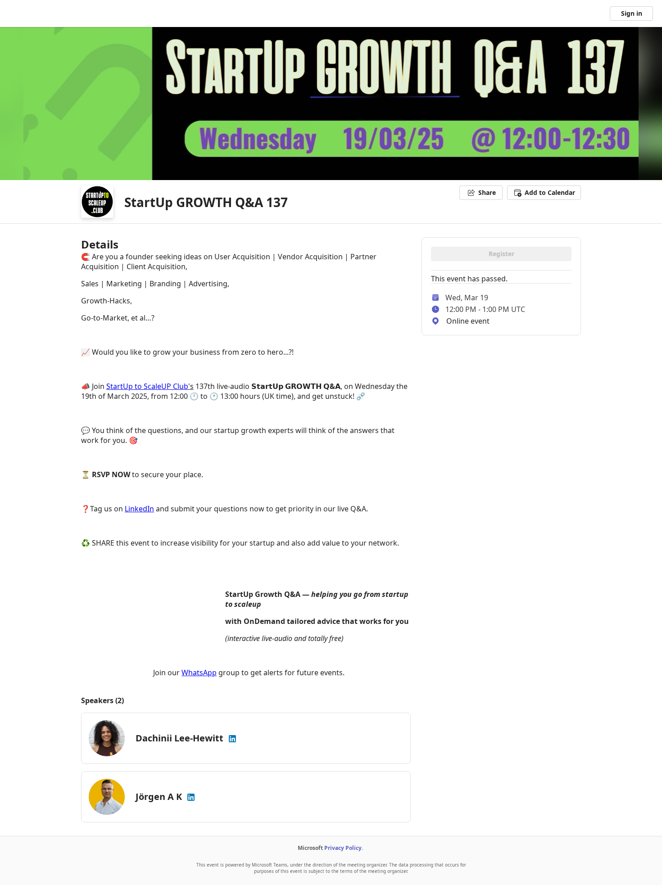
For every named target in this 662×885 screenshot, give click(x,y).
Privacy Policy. (343, 848)
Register (501, 253)
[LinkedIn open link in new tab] (232, 738)
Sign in (631, 13)
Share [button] (487, 192)
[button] (544, 192)
